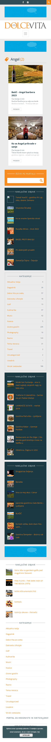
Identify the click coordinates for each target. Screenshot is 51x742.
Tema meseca (13, 343)
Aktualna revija (13, 282)
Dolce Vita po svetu (15, 293)
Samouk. (18, 602)
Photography (12, 332)
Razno (10, 338)
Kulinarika (11, 310)
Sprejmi (26, 735)
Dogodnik (11, 287)
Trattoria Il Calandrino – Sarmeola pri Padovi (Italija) (29, 396)
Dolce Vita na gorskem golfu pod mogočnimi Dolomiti (28, 571)
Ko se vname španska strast (28, 218)
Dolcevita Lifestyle (15, 299)
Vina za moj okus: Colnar (26, 492)
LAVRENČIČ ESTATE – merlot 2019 (28, 407)
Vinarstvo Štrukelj (23, 208)
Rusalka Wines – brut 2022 (27, 229)
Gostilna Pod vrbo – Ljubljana (28, 416)
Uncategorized (13, 355)
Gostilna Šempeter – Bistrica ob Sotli (29, 536)
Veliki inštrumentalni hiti (25, 591)
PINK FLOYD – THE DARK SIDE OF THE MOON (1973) (28, 582)
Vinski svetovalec (14, 366)
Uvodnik (10, 360)
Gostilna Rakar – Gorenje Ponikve (26, 428)
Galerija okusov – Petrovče (25, 612)
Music (9, 315)
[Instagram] (28, 2)
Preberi (16, 109)
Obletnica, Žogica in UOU (27, 450)
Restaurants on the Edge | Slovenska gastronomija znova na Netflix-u (29, 440)
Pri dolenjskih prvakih (25, 250)
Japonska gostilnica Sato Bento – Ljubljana (30, 504)
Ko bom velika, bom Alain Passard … (29, 525)
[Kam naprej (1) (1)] (25, 16)
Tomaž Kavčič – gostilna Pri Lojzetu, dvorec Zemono (29, 199)
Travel (10, 349)
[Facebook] (23, 2)
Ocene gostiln (13, 327)
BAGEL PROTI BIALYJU (25, 239)
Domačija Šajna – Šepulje (27, 260)
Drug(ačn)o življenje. (24, 471)
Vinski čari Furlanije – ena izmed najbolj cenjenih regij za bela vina (28, 385)
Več (38, 732)
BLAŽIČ (19, 513)
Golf (9, 304)
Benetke (19, 482)
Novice (10, 321)
